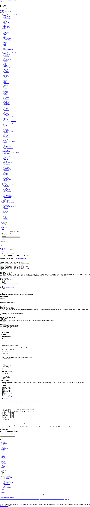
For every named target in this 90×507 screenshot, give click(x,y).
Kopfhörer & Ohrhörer (7, 197)
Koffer (5, 172)
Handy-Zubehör (6, 192)
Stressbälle (5, 65)
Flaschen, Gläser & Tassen (14, 14)
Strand (5, 134)
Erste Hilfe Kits (6, 102)
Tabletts (5, 155)
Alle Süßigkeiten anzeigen (8, 162)
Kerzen (5, 207)
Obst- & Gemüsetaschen (7, 175)
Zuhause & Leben (5, 201)
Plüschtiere (5, 61)
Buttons (5, 53)
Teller (5, 216)
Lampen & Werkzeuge (14, 111)
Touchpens (5, 147)
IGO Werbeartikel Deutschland (8, 482)
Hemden (5, 80)
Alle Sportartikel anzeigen (8, 133)
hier (1, 505)
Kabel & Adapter (6, 193)
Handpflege (6, 105)
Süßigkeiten (6, 158)
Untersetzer (6, 218)
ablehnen (26, 504)
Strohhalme (6, 212)
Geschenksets (6, 31)
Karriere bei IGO (4, 443)
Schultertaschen (6, 181)
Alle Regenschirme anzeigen (8, 131)
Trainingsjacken (6, 97)
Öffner (5, 213)
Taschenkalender (6, 71)
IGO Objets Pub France (7, 481)
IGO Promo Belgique (7, 479)
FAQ (3, 229)
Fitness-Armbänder (7, 189)
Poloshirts (5, 87)
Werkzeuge (5, 118)
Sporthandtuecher (6, 205)
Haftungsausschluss (5, 490)
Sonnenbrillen (6, 91)
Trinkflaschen (6, 25)
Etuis (5, 43)
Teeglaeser (5, 20)
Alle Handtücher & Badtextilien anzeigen (10, 206)
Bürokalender (6, 69)
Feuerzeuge (6, 55)
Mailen (12, 249)
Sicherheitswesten (6, 115)
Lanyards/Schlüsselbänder (8, 59)
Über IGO (3, 441)
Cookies (3, 491)
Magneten (5, 215)
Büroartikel (5, 42)
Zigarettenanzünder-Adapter (8, 195)
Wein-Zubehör (6, 219)
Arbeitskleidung (6, 74)
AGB (3, 489)
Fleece (5, 77)
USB (5, 199)
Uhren (5, 217)
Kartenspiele (6, 58)
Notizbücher (6, 47)
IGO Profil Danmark (7, 480)
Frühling (5, 34)
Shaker (5, 17)
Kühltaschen (6, 173)
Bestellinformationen (5, 448)
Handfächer (6, 79)
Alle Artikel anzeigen (7, 27)
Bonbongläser (6, 159)
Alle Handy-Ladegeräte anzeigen (9, 196)
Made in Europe (4, 227)
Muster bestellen (3, 319)
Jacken (5, 82)
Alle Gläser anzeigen (7, 22)
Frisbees (5, 125)
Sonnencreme (6, 107)
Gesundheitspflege (7, 104)
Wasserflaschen (6, 26)
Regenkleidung (6, 88)
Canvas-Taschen (6, 167)
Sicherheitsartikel (6, 114)
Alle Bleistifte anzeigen (7, 144)
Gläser (3, 465)
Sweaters (5, 93)
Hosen (5, 81)
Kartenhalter (6, 44)
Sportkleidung (6, 92)
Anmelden (4, 239)
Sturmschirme (6, 129)
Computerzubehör (6, 185)
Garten (5, 126)
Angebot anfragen (3, 321)
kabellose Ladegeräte (7, 194)
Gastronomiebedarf (7, 153)
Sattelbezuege (6, 122)
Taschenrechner (6, 50)
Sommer (5, 36)
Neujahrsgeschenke (7, 32)
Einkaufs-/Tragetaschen (7, 169)
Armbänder (6, 75)
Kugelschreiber (6, 145)
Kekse (5, 157)
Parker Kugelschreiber (7, 146)
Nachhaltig (4, 224)
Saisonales (5, 33)
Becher (5, 15)
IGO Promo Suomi (7, 484)
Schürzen (3, 462)
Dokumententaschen (7, 168)
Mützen (5, 86)
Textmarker (6, 149)
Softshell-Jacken (6, 83)
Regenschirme (6, 128)
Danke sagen (6, 30)
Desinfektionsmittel (7, 101)
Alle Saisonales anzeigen (7, 38)
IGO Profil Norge (6, 486)
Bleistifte (5, 142)
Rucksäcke (5, 180)
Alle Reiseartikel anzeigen (8, 179)
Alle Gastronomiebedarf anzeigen (9, 156)
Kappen (5, 84)
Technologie (4, 183)
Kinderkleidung (6, 85)
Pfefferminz (6, 160)
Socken (5, 90)
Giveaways (5, 57)
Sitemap (3, 492)
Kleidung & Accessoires (14, 73)
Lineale (5, 45)
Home (3, 251)
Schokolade (6, 161)
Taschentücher (6, 108)
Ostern (5, 35)
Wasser (5, 163)
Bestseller (3, 225)
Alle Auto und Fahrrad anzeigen (9, 123)
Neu (3, 226)
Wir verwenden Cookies (4, 506)
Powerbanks (6, 198)
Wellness (5, 109)
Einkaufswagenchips (7, 54)
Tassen (5, 23)
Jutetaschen (6, 171)
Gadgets (5, 187)
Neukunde (3, 238)
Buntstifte (5, 143)
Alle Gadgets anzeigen (7, 191)
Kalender (12, 68)
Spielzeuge (5, 63)
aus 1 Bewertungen (20, 258)
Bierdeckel (5, 154)
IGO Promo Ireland (7, 483)
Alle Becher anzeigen (7, 18)
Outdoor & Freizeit (5, 120)
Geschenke (4, 28)
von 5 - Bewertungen (7, 0)
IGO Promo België (7, 478)
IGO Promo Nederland (7, 487)
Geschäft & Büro (13, 41)
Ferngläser (5, 124)
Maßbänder (6, 113)
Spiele (5, 62)
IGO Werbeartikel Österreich (6, 476)
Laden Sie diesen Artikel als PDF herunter (8, 396)
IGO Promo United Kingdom (8, 485)
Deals (1, 248)
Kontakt (3, 449)
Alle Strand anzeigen (7, 137)
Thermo (5, 24)
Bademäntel (6, 204)
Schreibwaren (4, 140)
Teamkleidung (6, 96)
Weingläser (5, 21)
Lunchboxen (6, 210)
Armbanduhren (6, 76)
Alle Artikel (4, 220)
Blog (3, 228)
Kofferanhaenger (6, 178)
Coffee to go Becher (7, 16)
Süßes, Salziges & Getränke (6, 151)
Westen (5, 98)
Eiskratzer (5, 112)
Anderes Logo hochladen (4, 271)
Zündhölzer (6, 66)
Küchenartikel (6, 208)
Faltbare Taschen (6, 170)
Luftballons (6, 60)
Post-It (5, 48)
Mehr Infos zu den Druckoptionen (8, 287)
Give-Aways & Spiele (14, 52)
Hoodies (5, 94)
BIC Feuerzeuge (6, 56)
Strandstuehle (6, 135)
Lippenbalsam (6, 106)
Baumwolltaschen (6, 166)
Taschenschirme (6, 130)
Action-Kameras (6, 188)
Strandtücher (6, 136)
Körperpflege (12, 100)
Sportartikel (6, 132)
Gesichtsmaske (6, 103)
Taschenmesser (6, 117)
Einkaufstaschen (4, 464)
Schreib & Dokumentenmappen (9, 49)
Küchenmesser (6, 209)
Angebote (3, 223)
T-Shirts (5, 95)
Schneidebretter (6, 211)
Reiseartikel (6, 177)
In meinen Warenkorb (4, 318)
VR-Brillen (5, 190)
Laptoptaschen (6, 174)
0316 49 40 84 (2, 249)
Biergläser (5, 19)
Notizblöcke (6, 46)
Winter (5, 37)
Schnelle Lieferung (7, 39)
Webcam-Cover (6, 186)
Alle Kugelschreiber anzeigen (8, 148)
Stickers (5, 64)
